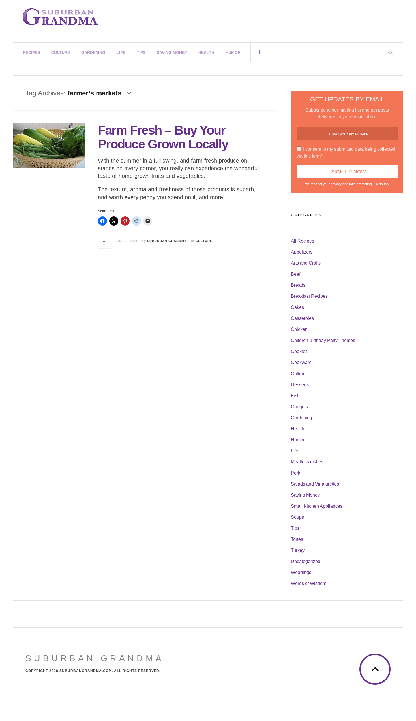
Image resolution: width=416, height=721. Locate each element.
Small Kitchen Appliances (316, 506)
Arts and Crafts (306, 263)
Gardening (93, 52)
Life (121, 52)
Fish (295, 395)
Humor (233, 52)
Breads (298, 285)
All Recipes (302, 241)
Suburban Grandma (167, 241)
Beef (295, 274)
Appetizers (301, 252)
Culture (60, 52)
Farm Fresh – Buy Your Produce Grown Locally (163, 137)
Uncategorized (305, 561)
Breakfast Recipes (309, 296)
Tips (141, 52)
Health (206, 52)
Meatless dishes (307, 462)
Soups (297, 517)
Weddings (301, 572)
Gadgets (299, 406)
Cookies (299, 351)
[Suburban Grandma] (60, 16)
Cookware (301, 362)
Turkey (298, 550)
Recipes (31, 52)
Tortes (297, 539)
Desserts (300, 384)
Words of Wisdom (308, 583)
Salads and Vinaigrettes (315, 484)
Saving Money (172, 52)
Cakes (297, 307)
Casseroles (302, 318)
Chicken (299, 329)
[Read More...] (105, 241)
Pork (295, 473)
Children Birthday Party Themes (323, 340)
